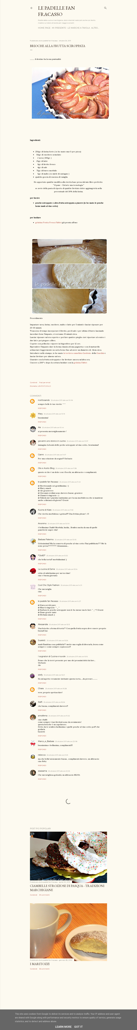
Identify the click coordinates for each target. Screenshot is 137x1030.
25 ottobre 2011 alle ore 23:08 (66, 741)
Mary (40, 414)
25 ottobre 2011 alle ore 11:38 (66, 468)
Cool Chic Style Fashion (49, 585)
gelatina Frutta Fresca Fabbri (48, 222)
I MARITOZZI (40, 964)
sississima (42, 771)
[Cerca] (105, 7)
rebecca (41, 755)
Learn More (63, 1026)
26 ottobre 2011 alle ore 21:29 (57, 755)
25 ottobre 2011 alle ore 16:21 (54, 675)
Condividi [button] (33, 382)
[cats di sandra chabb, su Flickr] (69, 277)
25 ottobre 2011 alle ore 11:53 (62, 510)
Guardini (100, 353)
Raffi (40, 702)
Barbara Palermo (46, 539)
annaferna (42, 715)
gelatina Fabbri (80, 362)
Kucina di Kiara (44, 510)
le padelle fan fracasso (48, 482)
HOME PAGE (44, 28)
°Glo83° (41, 555)
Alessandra (43, 624)
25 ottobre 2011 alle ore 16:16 (77, 656)
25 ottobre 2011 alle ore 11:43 (70, 482)
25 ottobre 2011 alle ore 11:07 (55, 455)
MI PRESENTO (59, 28)
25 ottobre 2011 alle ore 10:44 (53, 427)
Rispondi (42, 408)
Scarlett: (42, 640)
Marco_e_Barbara (46, 741)
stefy (40, 675)
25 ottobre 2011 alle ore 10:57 (77, 441)
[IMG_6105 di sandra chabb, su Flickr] (70, 118)
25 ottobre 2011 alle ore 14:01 (71, 585)
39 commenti (44, 895)
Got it (78, 1026)
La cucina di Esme (46, 569)
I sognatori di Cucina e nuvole (52, 656)
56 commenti (44, 969)
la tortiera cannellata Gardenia (77, 353)
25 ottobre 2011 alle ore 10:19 (54, 414)
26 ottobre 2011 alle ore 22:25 (59, 771)
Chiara (41, 688)
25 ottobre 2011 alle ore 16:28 (56, 689)
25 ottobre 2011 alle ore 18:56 (54, 702)
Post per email (44, 382)
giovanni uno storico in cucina (52, 441)
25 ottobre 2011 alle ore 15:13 (59, 624)
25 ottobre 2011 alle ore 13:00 (59, 524)
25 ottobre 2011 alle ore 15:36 (57, 640)
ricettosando (44, 400)
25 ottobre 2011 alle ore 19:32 (59, 716)
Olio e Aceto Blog (46, 468)
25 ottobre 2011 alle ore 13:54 (66, 569)
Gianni (41, 454)
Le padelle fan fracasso (56, 11)
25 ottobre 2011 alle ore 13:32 (57, 556)
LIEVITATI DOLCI (44, 386)
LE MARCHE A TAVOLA (79, 28)
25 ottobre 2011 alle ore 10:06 (62, 400)
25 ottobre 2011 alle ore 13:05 (65, 540)
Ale (39, 427)
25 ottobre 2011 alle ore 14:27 (70, 601)
